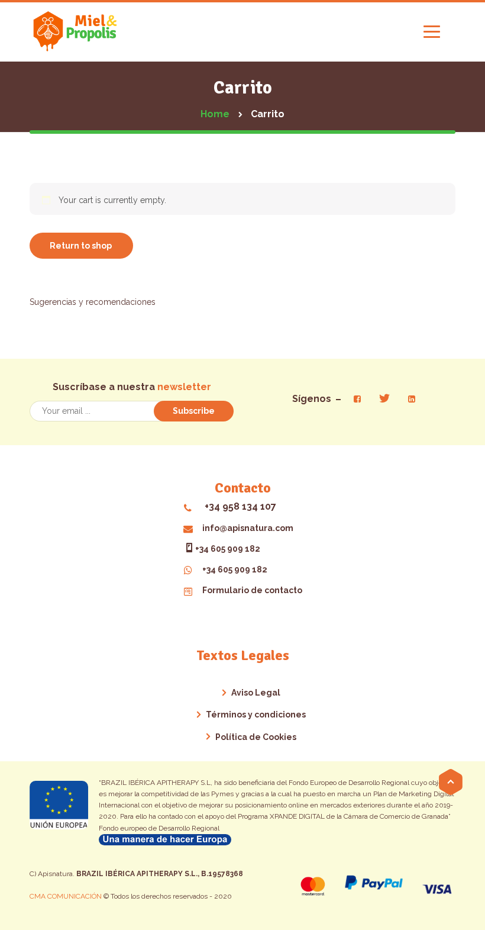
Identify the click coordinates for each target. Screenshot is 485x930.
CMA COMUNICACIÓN (67, 896)
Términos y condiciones (256, 714)
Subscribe (194, 411)
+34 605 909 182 (227, 549)
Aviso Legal (255, 692)
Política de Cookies (255, 737)
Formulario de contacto (252, 590)
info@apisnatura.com (247, 528)
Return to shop (81, 245)
